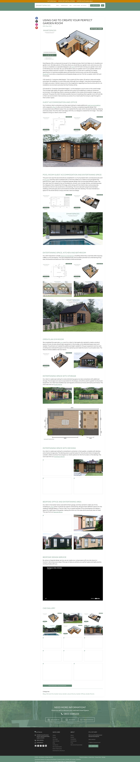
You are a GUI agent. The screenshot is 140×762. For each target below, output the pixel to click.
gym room (47, 179)
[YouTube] (43, 746)
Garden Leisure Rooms (69, 694)
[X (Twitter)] (38, 746)
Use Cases (55, 739)
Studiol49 (45, 74)
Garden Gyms (58, 694)
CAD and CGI (50, 694)
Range (54, 737)
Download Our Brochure (59, 750)
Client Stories (76, 5)
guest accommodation (94, 105)
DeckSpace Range (59, 456)
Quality (72, 737)
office (54, 107)
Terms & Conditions (83, 757)
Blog (44, 694)
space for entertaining (67, 255)
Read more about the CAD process (57, 685)
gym (61, 342)
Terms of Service (69, 761)
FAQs (72, 742)
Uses (70, 5)
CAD (73, 67)
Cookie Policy (91, 757)
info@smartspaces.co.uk (94, 742)
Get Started (83, 5)
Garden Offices (80, 694)
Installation (73, 739)
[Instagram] (36, 24)
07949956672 (40, 742)
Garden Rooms (64, 5)
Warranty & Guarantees (76, 744)
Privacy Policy (98, 757)
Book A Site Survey (57, 748)
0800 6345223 (95, 5)
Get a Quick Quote (57, 746)
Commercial (73, 741)
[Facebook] (36, 18)
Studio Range (58, 384)
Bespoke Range (57, 512)
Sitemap (103, 757)
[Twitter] (36, 21)
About (57, 5)
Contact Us (55, 744)
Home (54, 735)
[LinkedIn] (46, 746)
